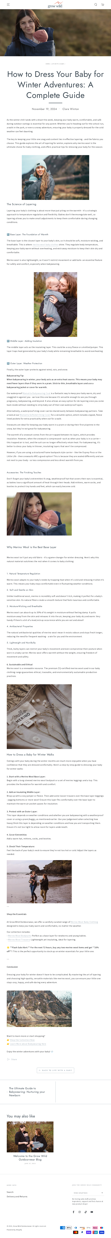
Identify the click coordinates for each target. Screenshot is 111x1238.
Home (48, 64)
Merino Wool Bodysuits (19, 935)
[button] (95, 5)
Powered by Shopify (14, 1230)
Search (10, 1192)
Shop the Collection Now (22, 1040)
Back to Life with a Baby (57, 1070)
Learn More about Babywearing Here (28, 1043)
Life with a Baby (57, 64)
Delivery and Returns (17, 1196)
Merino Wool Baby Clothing (84, 922)
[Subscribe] (102, 1193)
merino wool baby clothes (45, 244)
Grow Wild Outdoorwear (22, 1226)
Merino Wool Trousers (19, 939)
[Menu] (8, 5)
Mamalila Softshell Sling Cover (35, 414)
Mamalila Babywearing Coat (36, 393)
